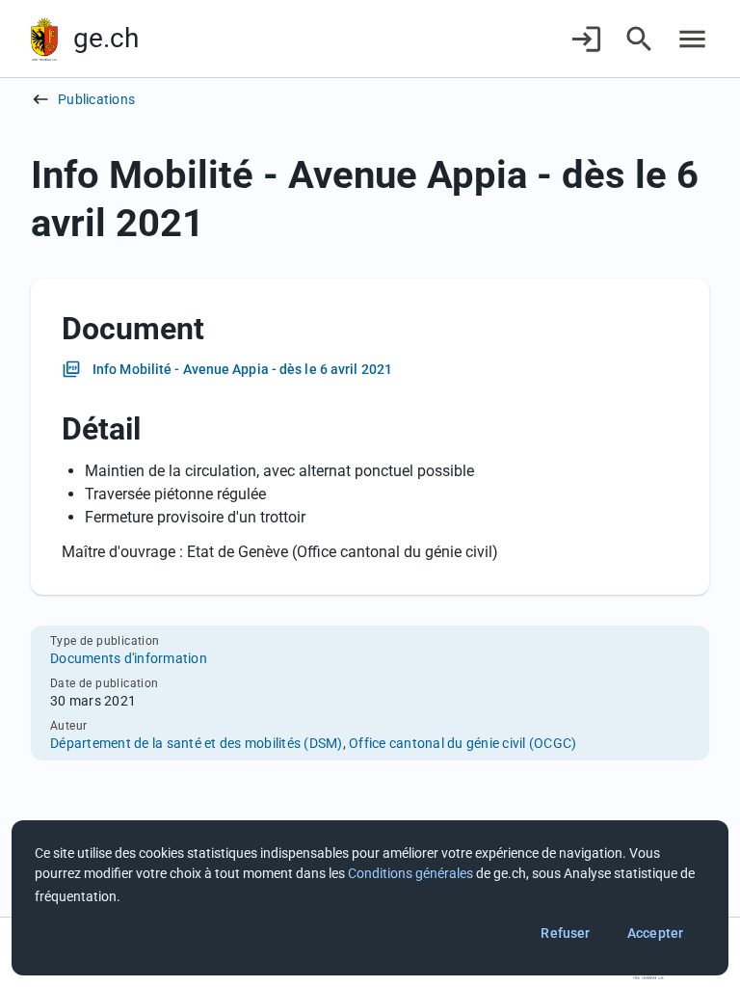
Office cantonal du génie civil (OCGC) (462, 743)
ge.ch (106, 38)
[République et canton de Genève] (44, 39)
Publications (96, 99)
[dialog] (370, 897)
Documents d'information (128, 658)
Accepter (655, 933)
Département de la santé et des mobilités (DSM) (196, 743)
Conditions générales (410, 873)
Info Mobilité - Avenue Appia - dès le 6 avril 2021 (242, 369)
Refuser (565, 933)
